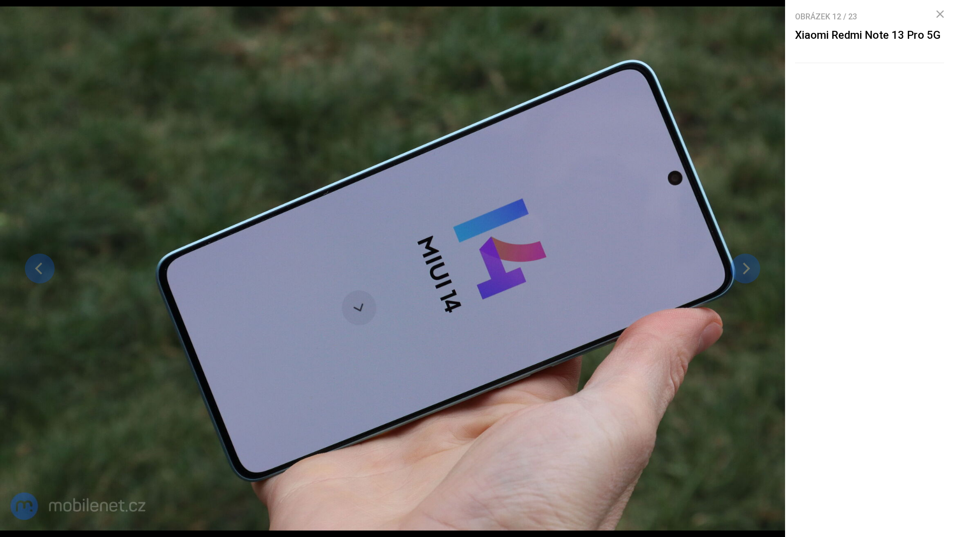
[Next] (745, 268)
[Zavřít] (940, 14)
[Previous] (40, 268)
